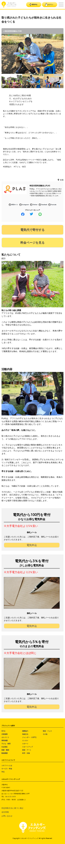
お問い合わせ (7, 816)
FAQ (3, 772)
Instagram (25, 205)
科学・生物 (26, 753)
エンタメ (25, 740)
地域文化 (25, 734)
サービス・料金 (7, 769)
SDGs (3, 731)
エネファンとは (7, 765)
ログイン (50, 4)
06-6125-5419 (10, 797)
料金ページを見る (32, 242)
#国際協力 (7, 166)
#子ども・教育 (20, 166)
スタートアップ (27, 747)
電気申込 (34, 4)
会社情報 (5, 812)
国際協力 (25, 731)
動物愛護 (5, 753)
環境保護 (5, 740)
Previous (2, 49)
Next (62, 49)
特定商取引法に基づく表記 (12, 808)
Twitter (35, 205)
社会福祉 (5, 747)
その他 (45, 734)
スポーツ (25, 744)
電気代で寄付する (32, 230)
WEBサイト (14, 205)
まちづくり (5, 737)
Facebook (44, 205)
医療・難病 (5, 750)
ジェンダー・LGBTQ (29, 737)
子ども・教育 (6, 744)
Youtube (53, 205)
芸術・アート (26, 750)
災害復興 (5, 734)
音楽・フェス (47, 731)
